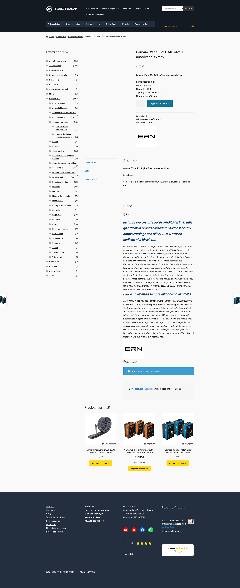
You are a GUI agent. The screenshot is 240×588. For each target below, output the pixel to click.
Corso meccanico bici (95, 14)
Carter (55, 141)
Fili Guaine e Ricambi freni (63, 172)
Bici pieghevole (58, 117)
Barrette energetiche (58, 75)
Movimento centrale (61, 196)
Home (51, 36)
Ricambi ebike (94, 24)
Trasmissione (58, 252)
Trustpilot (128, 553)
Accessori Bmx (58, 103)
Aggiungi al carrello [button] (100, 463)
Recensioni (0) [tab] (91, 178)
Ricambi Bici (55, 24)
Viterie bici (57, 257)
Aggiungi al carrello (160, 103)
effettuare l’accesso (142, 388)
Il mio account (92, 8)
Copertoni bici (58, 151)
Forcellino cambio (60, 182)
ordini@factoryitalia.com (141, 510)
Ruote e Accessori (60, 229)
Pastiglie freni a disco (61, 205)
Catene (55, 146)
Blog (147, 8)
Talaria (52, 276)
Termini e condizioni (55, 517)
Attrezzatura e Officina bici (64, 112)
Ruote (55, 224)
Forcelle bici (57, 177)
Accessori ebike (56, 70)
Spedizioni (51, 524)
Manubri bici (57, 191)
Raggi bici (56, 214)
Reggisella (56, 219)
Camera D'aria (146, 122)
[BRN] (146, 136)
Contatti (138, 8)
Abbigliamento (141, 24)
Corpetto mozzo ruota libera (64, 163)
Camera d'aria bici (75, 36)
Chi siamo (127, 8)
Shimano (56, 243)
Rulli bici (53, 266)
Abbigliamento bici (57, 61)
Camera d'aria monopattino (62, 128)
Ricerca (188, 8)
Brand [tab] (87, 170)
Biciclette (112, 24)
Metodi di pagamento (110, 8)
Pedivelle (56, 210)
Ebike (127, 24)
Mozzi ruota (57, 200)
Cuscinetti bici (58, 168)
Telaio (55, 247)
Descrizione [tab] (90, 162)
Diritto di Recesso (54, 531)
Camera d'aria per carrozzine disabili (64, 135)
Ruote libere (57, 233)
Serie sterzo (57, 238)
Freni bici (56, 186)
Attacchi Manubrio (60, 108)
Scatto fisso (54, 271)
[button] (178, 550)
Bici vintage (54, 80)
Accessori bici (74, 24)
